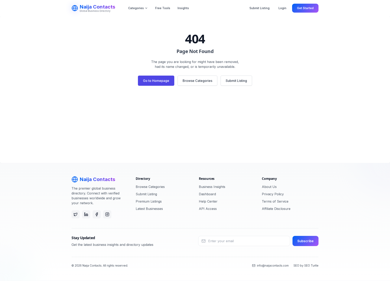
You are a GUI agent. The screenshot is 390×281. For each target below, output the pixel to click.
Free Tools (162, 8)
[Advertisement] (195, 126)
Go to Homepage (156, 81)
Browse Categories (197, 81)
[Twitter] (76, 214)
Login (282, 8)
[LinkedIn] (86, 214)
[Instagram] (107, 214)
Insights (183, 8)
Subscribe (305, 241)
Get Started (305, 8)
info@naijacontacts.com (273, 265)
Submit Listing (259, 8)
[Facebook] (97, 214)
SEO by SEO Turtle (306, 265)
